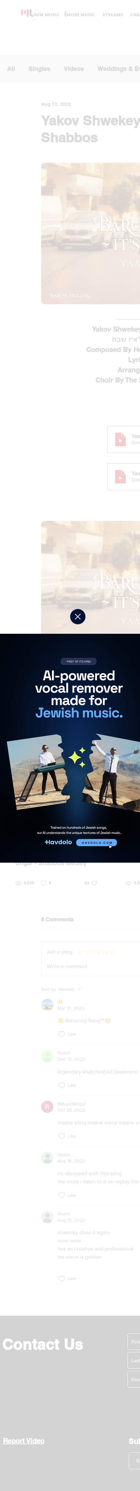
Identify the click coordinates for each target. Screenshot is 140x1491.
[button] (78, 616)
